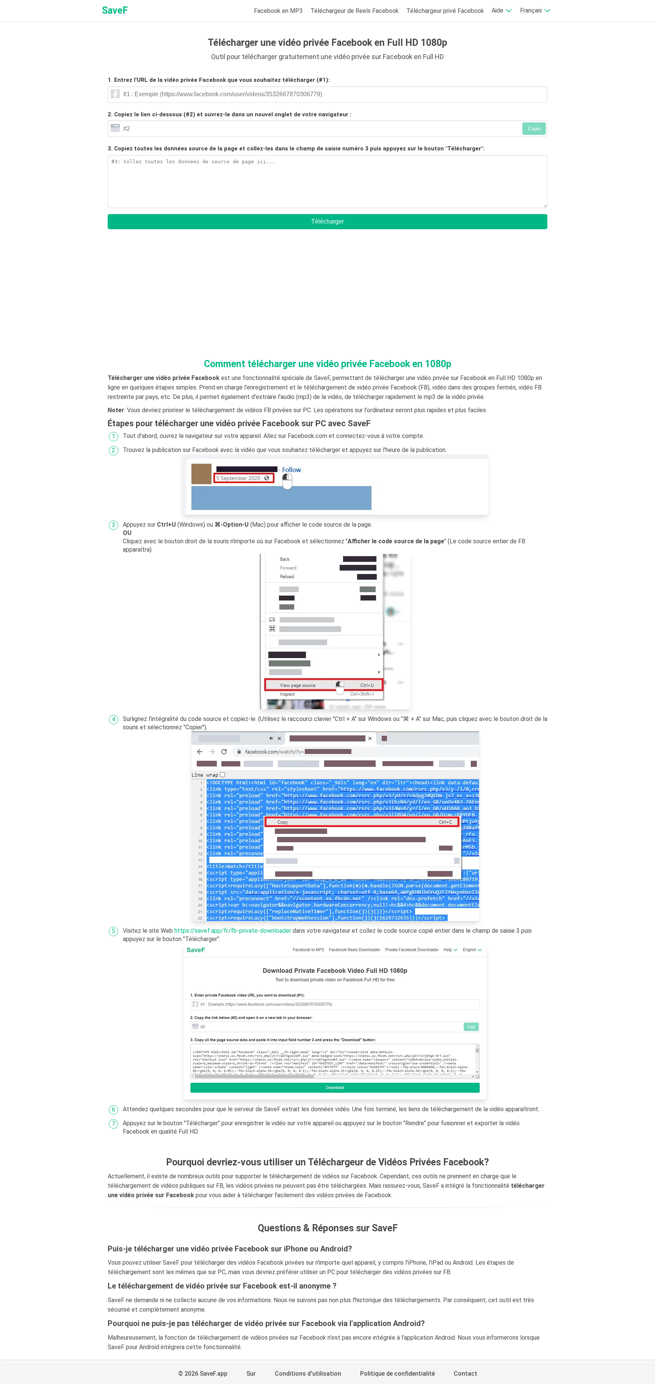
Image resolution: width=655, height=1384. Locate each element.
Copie (534, 128)
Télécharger (327, 221)
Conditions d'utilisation (308, 1373)
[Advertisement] (327, 296)
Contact (465, 1373)
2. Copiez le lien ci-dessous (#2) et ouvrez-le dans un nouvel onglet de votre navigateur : (229, 114)
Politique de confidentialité (397, 1373)
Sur (251, 1373)
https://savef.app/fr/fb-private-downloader (232, 930)
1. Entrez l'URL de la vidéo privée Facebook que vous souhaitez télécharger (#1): (219, 80)
